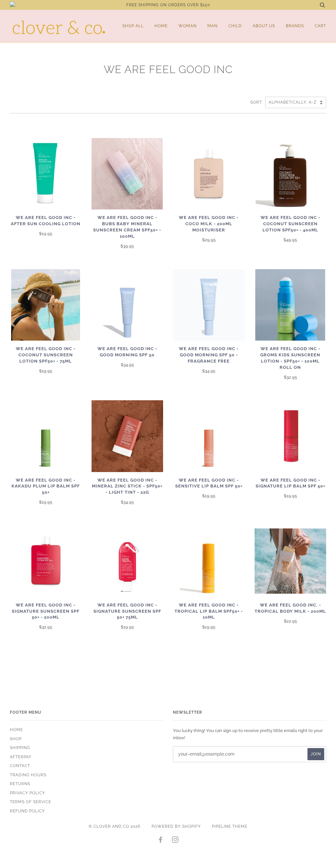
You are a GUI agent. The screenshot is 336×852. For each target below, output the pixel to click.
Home (161, 26)
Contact (20, 765)
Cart (320, 26)
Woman (187, 26)
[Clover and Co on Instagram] (175, 841)
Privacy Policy (27, 793)
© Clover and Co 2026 (114, 826)
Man (212, 26)
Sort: (257, 102)
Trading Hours (28, 775)
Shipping (20, 747)
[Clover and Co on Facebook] (160, 841)
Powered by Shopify (176, 826)
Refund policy (27, 811)
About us (264, 26)
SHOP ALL (133, 26)
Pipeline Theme (229, 826)
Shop (16, 739)
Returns (20, 784)
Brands (295, 26)
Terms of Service (30, 802)
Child (235, 26)
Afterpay (21, 757)
